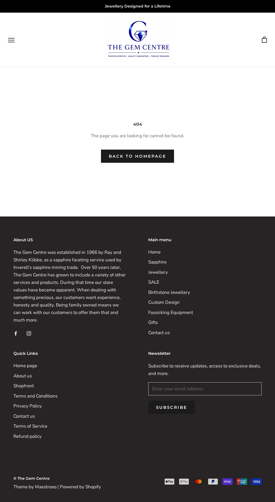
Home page (25, 366)
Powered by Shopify (80, 487)
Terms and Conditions (35, 396)
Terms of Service (30, 426)
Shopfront (23, 386)
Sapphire (157, 262)
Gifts (153, 322)
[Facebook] (15, 333)
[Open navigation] (11, 39)
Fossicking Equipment (170, 312)
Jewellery (158, 272)
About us (22, 376)
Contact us (159, 333)
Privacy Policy (27, 406)
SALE (153, 282)
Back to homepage (137, 156)
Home (154, 252)
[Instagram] (29, 333)
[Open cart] (264, 40)
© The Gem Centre (31, 478)
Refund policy (27, 436)
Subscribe (171, 407)
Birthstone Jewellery (169, 292)
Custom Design (164, 302)
